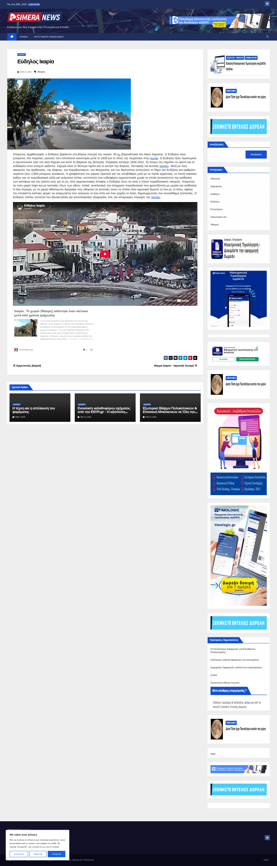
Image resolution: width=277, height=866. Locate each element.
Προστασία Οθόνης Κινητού (225, 683)
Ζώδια (213, 675)
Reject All (38, 854)
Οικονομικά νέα (218, 217)
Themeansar (89, 860)
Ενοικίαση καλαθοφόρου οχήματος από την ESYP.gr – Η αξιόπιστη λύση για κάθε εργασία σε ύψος (104, 411)
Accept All (56, 854)
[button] (267, 37)
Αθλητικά (215, 179)
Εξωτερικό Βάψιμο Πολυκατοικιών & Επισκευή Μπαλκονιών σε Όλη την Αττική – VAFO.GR (170, 411)
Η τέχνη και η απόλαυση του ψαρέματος (33, 410)
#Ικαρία (41, 72)
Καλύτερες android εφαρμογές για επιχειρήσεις (234, 660)
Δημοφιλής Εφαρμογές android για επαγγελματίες (236, 667)
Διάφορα (21, 54)
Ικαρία (154, 158)
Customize (19, 854)
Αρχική (24, 37)
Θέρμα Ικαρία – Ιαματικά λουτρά (174, 365)
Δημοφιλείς (216, 186)
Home (266, 860)
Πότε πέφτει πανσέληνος (49, 37)
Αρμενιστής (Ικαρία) (28, 365)
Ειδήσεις (215, 201)
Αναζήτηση (216, 144)
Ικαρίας (164, 166)
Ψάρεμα (214, 224)
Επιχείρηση (216, 209)
